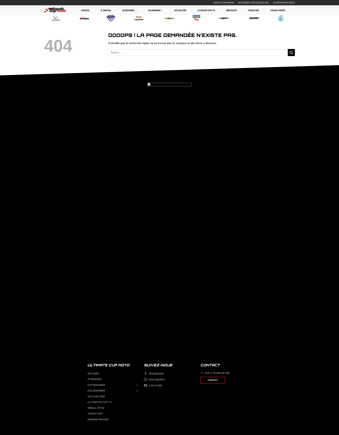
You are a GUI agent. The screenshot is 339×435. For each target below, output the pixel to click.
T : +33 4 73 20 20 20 (214, 372)
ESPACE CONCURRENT (223, 2)
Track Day (253, 10)
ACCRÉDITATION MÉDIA (284, 2)
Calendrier (154, 10)
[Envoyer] (291, 52)
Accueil (85, 10)
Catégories (128, 10)
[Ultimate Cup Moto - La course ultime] (55, 10)
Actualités (180, 10)
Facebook (155, 373)
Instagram (156, 379)
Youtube (155, 385)
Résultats (231, 10)
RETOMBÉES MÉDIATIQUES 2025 (253, 2)
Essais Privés (277, 10)
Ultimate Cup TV (206, 10)
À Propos (106, 10)
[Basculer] (137, 385)
